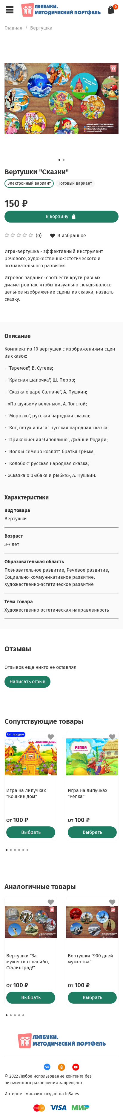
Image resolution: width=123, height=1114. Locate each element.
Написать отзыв (27, 681)
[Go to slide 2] (63, 160)
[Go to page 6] (27, 850)
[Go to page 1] (6, 850)
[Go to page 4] (19, 850)
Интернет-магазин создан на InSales (41, 1093)
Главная (13, 28)
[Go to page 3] (15, 850)
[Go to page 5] (23, 850)
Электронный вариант (29, 183)
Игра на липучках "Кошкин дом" (26, 793)
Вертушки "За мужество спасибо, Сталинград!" (27, 961)
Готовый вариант (75, 183)
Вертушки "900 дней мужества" (90, 959)
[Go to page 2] (11, 850)
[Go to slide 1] (59, 160)
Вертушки (41, 28)
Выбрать (31, 832)
